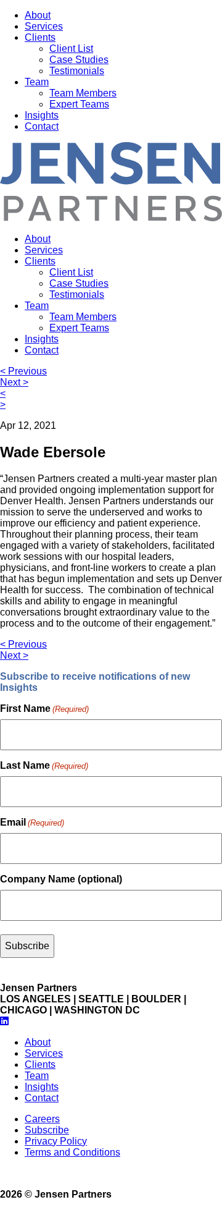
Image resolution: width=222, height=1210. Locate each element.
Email (32, 822)
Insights (42, 115)
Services (44, 26)
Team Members (83, 93)
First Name (44, 708)
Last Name (44, 765)
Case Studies (79, 59)
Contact (42, 126)
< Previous (23, 371)
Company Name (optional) (61, 879)
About (38, 15)
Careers (42, 1119)
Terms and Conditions (72, 1152)
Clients (40, 37)
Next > (14, 382)
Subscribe (47, 1130)
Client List (71, 48)
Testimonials (76, 71)
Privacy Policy (56, 1141)
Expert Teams (79, 104)
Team (37, 82)
